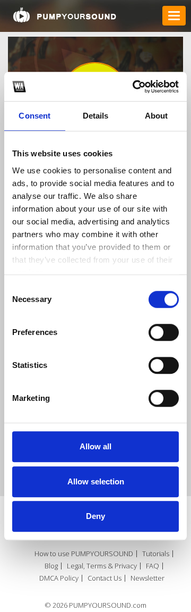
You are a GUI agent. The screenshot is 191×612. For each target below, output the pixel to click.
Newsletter (147, 578)
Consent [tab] (34, 115)
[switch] (164, 332)
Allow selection (95, 481)
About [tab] (156, 115)
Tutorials (155, 553)
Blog (51, 566)
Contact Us (104, 578)
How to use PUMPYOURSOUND (83, 553)
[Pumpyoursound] (64, 14)
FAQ (152, 566)
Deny (95, 516)
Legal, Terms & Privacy (102, 566)
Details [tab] (96, 115)
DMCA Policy (59, 578)
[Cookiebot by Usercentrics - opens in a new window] (135, 87)
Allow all (95, 446)
